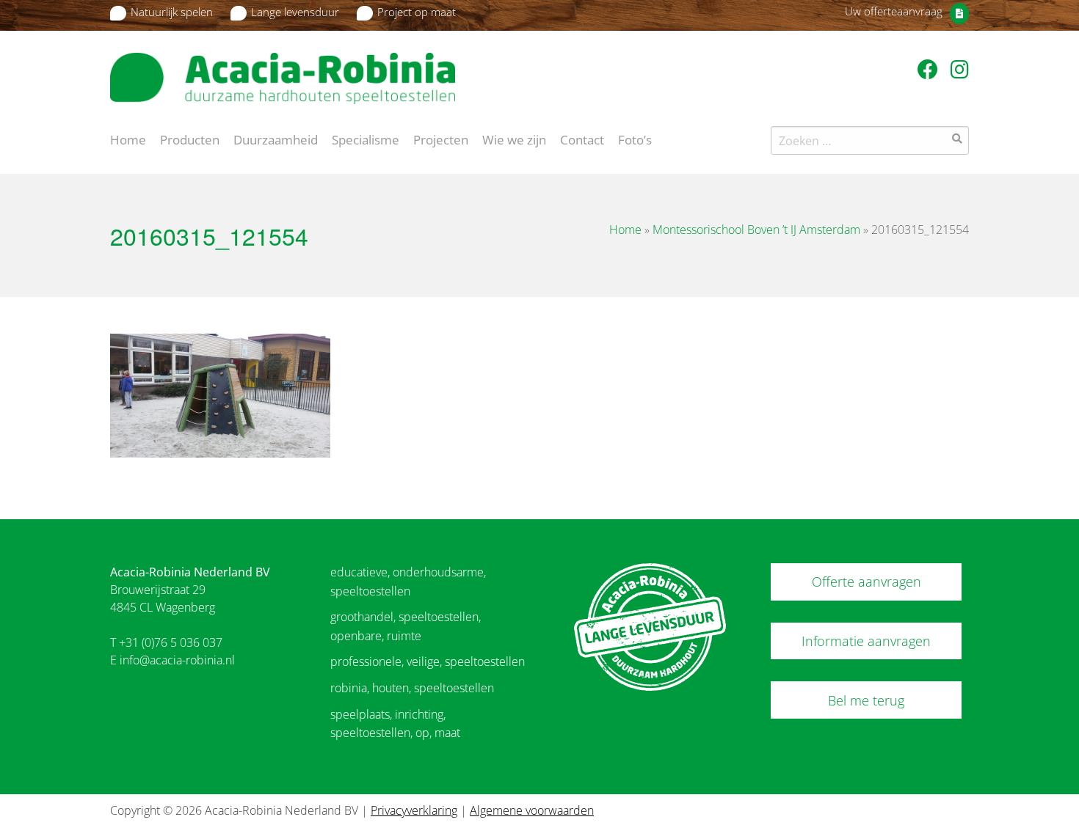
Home (128, 138)
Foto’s (635, 138)
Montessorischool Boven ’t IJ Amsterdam (756, 229)
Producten (189, 138)
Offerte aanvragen (866, 581)
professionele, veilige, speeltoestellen (427, 661)
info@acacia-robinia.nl (177, 660)
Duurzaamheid (275, 138)
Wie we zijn (514, 138)
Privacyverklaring (414, 810)
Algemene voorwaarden (532, 810)
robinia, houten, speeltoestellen (412, 688)
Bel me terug (866, 700)
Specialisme (365, 138)
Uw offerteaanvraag (893, 11)
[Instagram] (960, 69)
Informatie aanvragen (866, 641)
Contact (582, 138)
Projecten (440, 138)
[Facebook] (930, 69)
